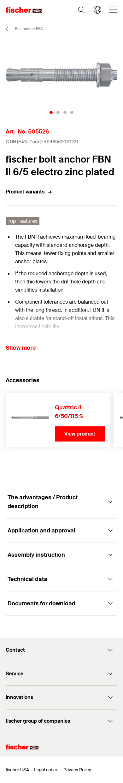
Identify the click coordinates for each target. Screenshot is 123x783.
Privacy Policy (77, 770)
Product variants (25, 191)
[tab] (51, 112)
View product (79, 433)
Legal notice (46, 770)
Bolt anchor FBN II (30, 28)
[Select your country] (97, 10)
